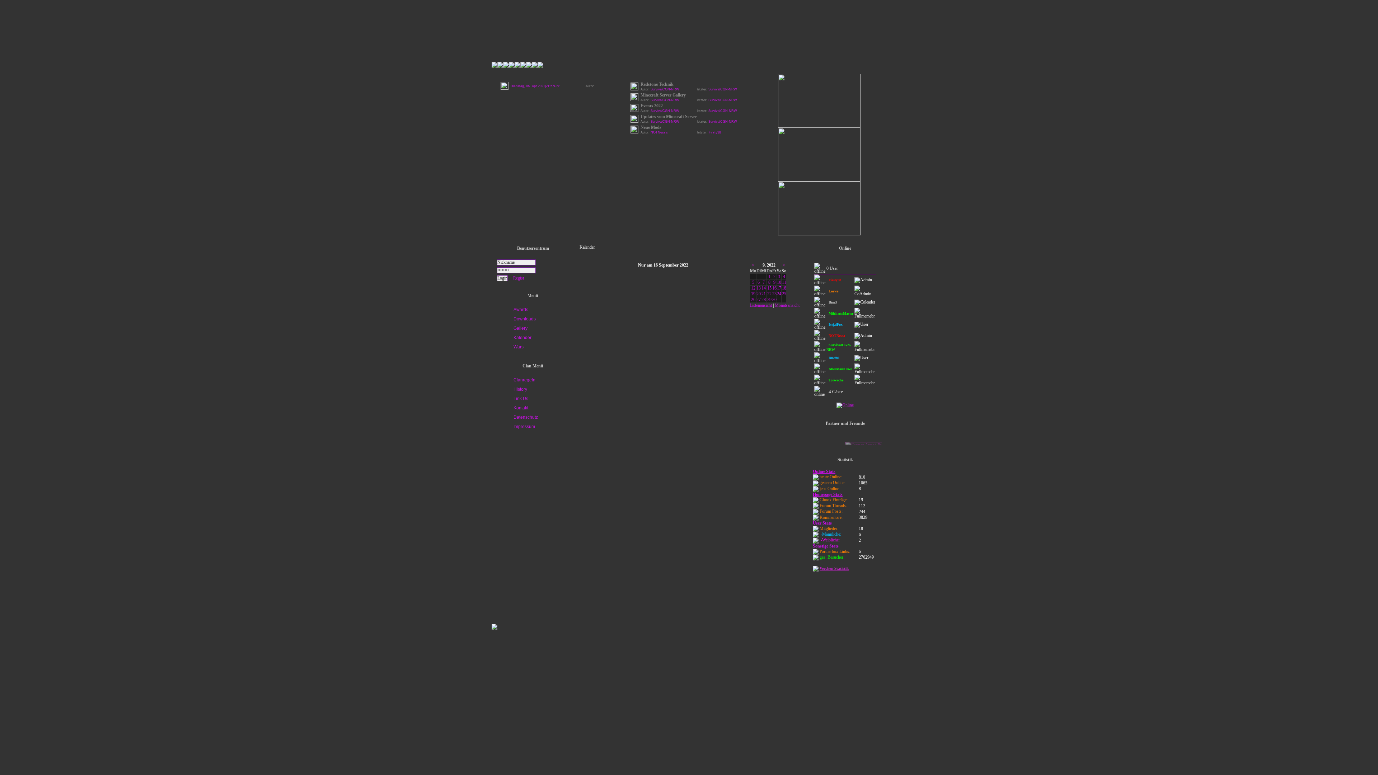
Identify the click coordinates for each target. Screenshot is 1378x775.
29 (769, 299)
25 (784, 293)
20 (758, 293)
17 (779, 288)
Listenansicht (761, 305)
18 (784, 288)
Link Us (521, 398)
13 (758, 288)
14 (763, 288)
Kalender (522, 337)
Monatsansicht (787, 305)
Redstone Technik (657, 84)
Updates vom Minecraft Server (669, 116)
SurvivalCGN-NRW (722, 89)
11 (784, 282)
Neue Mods (651, 127)
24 (779, 293)
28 (763, 299)
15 (769, 288)
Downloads (525, 318)
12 (753, 288)
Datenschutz (526, 417)
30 (774, 299)
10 (779, 282)
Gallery (521, 328)
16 (774, 288)
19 (753, 293)
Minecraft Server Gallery (663, 95)
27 (758, 299)
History (520, 389)
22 (769, 293)
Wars (519, 346)
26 (753, 299)
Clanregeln (524, 379)
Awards (521, 309)
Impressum (524, 426)
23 (774, 293)
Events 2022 (652, 105)
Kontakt (521, 407)
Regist (518, 278)
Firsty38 (715, 132)
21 (763, 293)
